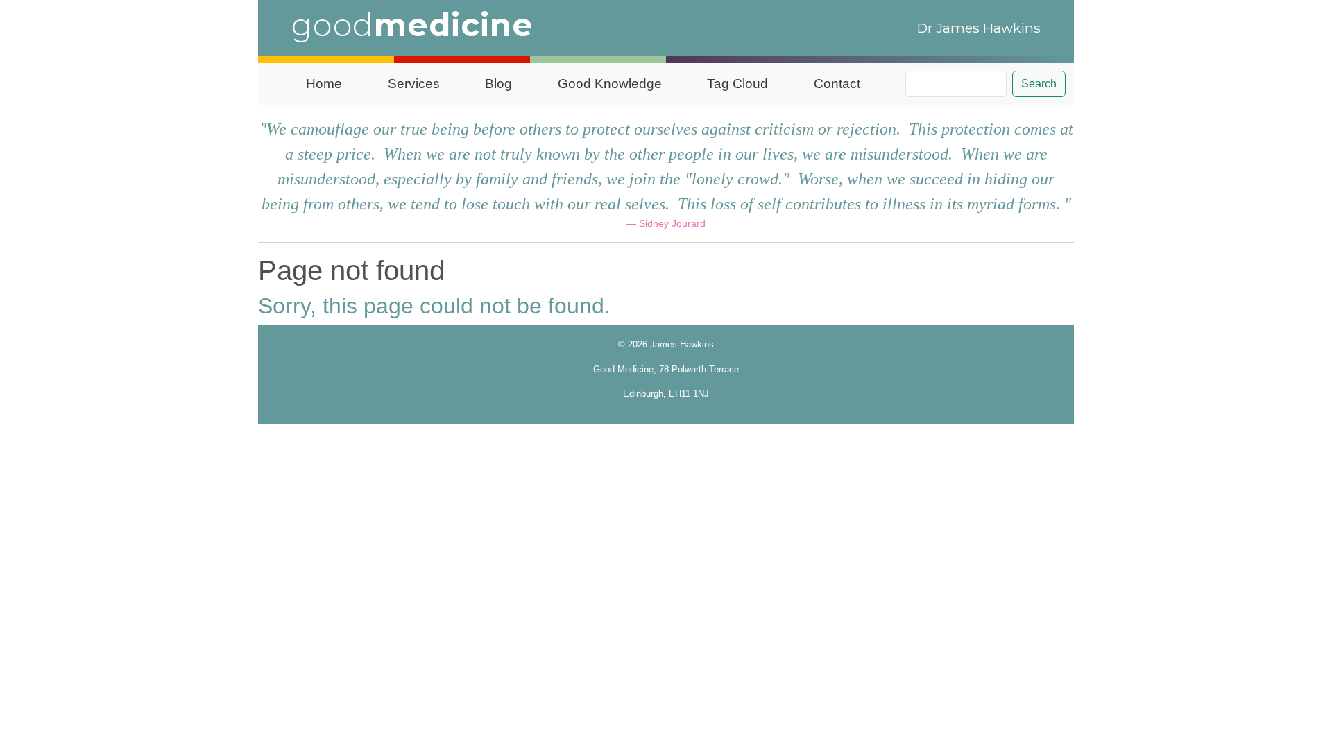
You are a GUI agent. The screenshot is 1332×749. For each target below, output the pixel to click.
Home (324, 83)
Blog (498, 83)
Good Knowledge (610, 83)
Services (414, 83)
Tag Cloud (737, 83)
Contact (837, 83)
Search (1039, 83)
